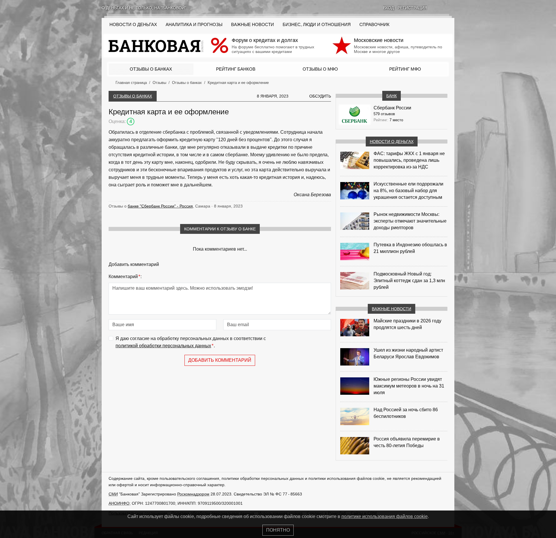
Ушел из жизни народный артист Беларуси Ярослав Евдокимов (408, 353)
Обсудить (320, 96)
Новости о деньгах (392, 141)
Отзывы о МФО (320, 69)
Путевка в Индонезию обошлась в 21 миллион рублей (410, 248)
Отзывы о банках (151, 69)
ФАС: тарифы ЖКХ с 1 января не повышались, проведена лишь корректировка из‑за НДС (409, 160)
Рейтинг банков (235, 69)
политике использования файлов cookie (384, 516)
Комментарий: (125, 276)
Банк (391, 95)
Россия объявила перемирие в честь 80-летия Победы (407, 442)
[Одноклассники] (444, 8)
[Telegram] (452, 8)
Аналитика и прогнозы (194, 24)
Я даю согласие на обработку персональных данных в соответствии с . (191, 342)
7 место (396, 120)
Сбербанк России (392, 107)
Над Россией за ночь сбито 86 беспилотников (406, 413)
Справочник (374, 24)
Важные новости (252, 24)
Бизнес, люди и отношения (317, 24)
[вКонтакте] (437, 8)
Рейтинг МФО (405, 69)
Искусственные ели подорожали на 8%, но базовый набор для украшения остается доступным (408, 190)
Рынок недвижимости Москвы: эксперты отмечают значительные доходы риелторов (410, 221)
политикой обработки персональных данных (163, 345)
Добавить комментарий (219, 360)
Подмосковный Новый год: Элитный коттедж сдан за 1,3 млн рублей (409, 280)
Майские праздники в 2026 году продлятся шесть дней (407, 324)
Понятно (278, 530)
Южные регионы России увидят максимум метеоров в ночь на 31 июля (409, 386)
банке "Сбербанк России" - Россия (160, 206)
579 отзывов (384, 114)
